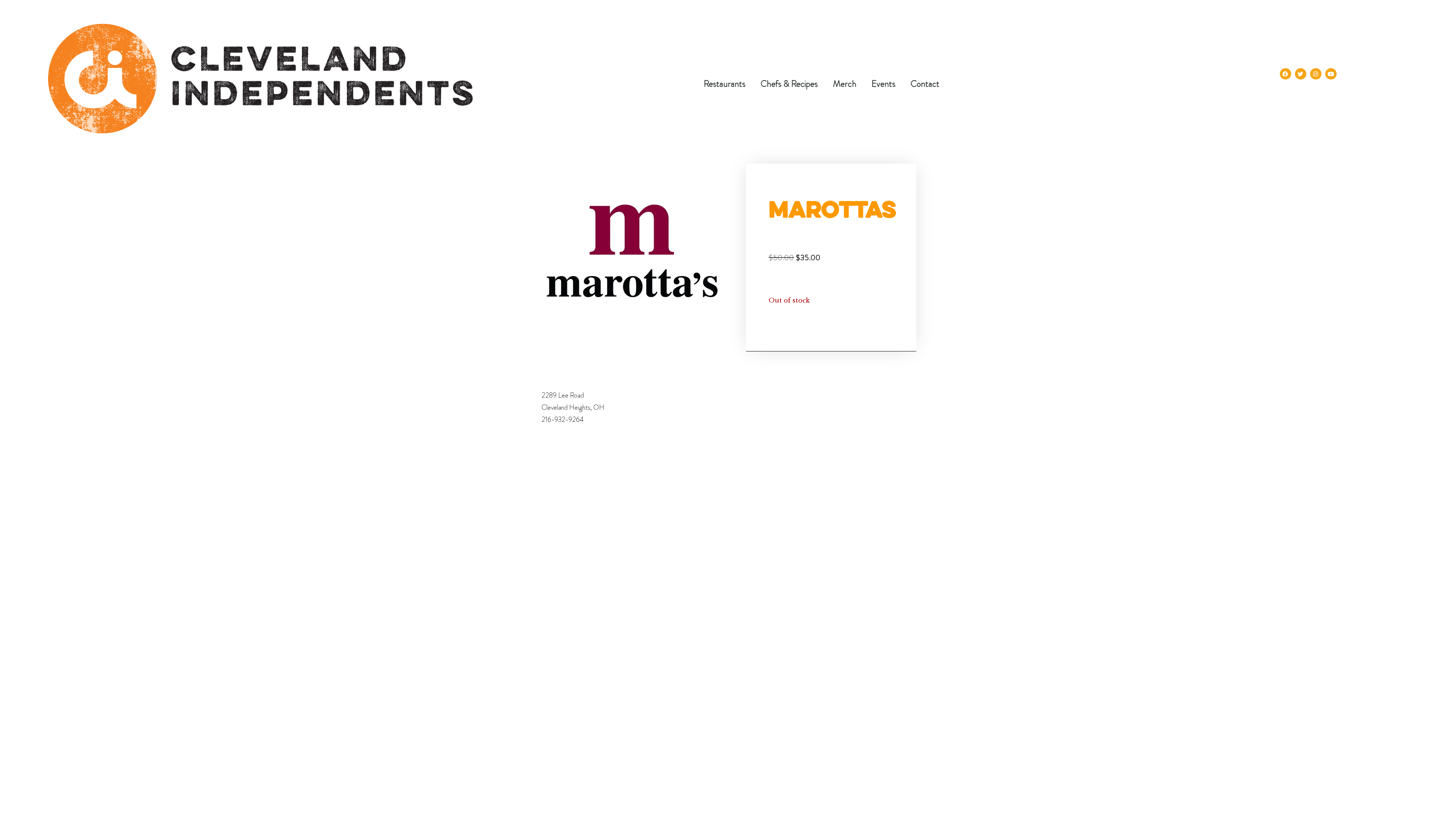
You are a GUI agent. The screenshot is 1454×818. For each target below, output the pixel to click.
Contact (925, 83)
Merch (844, 83)
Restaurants (725, 83)
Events (883, 83)
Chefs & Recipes (789, 83)
